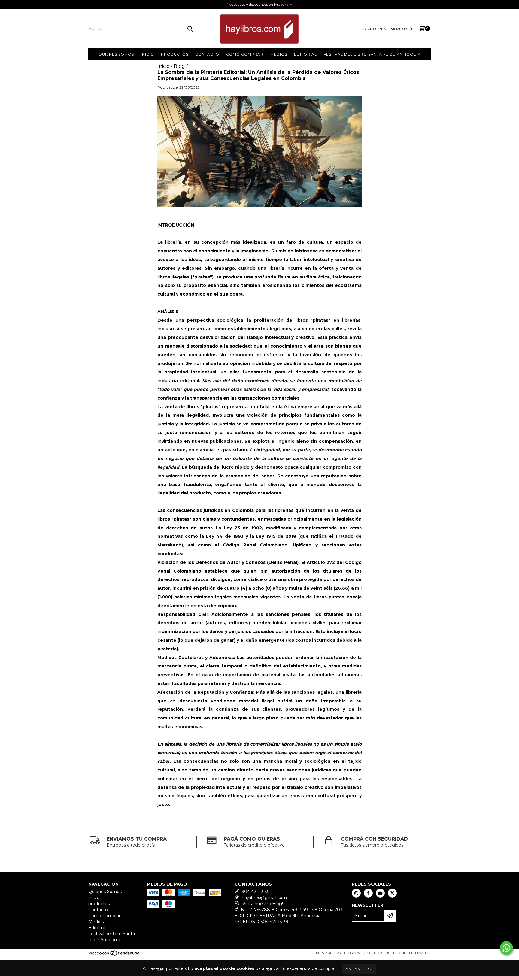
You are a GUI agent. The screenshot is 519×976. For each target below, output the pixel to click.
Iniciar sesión (402, 29)
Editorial (305, 54)
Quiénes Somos (116, 54)
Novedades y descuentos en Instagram (259, 4)
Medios (278, 54)
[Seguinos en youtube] (380, 893)
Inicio (147, 54)
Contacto (207, 54)
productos (174, 54)
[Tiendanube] (114, 955)
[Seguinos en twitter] (392, 893)
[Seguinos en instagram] (356, 893)
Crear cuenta (374, 29)
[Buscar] (190, 28)
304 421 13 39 (256, 891)
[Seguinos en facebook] (368, 893)
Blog (179, 66)
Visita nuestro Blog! (262, 903)
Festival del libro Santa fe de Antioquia (372, 54)
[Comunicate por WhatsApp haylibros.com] (506, 948)
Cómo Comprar (244, 54)
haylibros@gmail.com (264, 897)
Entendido (359, 968)
